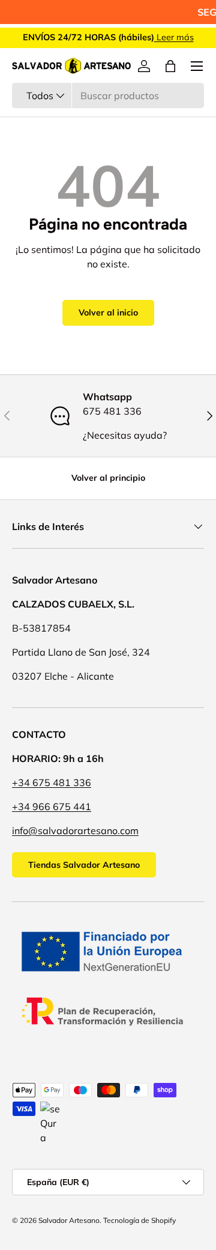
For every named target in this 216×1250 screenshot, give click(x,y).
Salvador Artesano (69, 1220)
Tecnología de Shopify (139, 1220)
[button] (170, 66)
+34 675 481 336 (51, 782)
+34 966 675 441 (51, 806)
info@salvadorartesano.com (75, 831)
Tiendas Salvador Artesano (84, 864)
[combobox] (108, 95)
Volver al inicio (108, 312)
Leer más (174, 37)
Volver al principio (108, 477)
